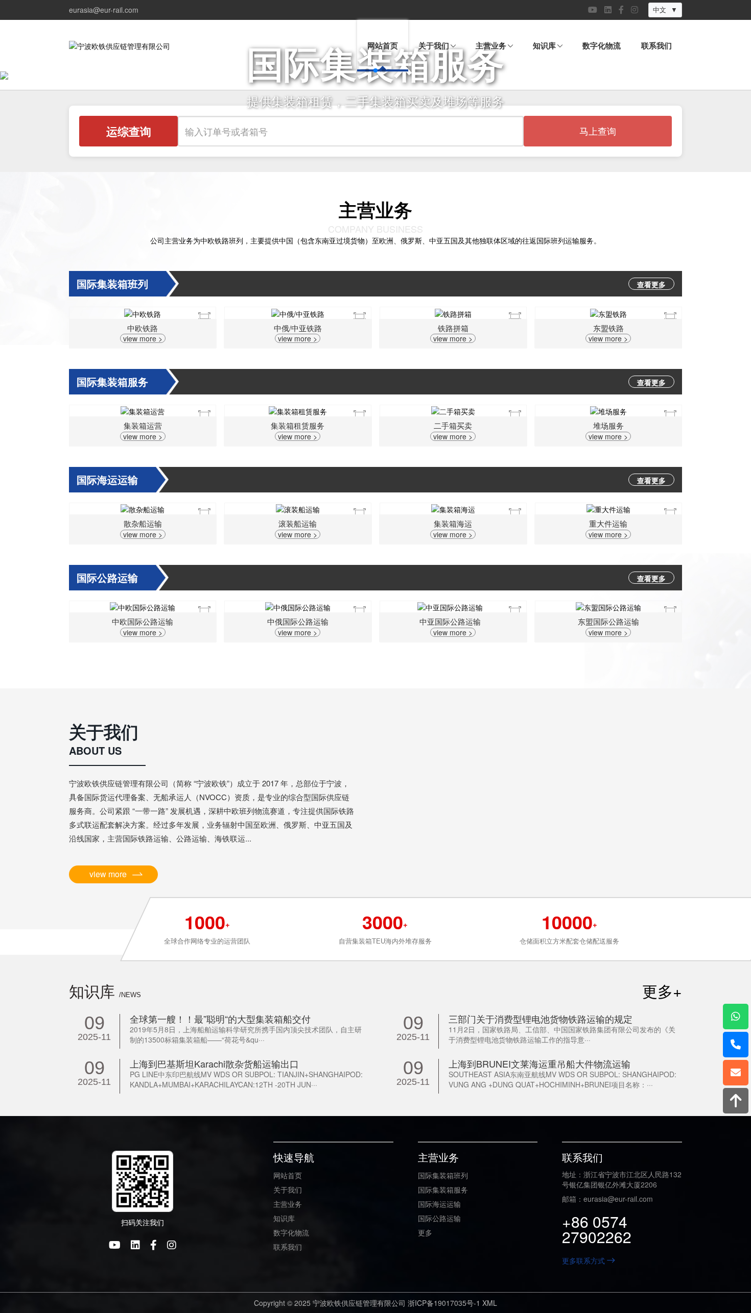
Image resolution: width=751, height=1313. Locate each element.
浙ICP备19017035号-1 (444, 1303)
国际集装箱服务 (443, 1189)
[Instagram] (634, 10)
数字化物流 (291, 1232)
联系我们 (287, 1247)
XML (489, 1303)
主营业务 (287, 1204)
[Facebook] (621, 10)
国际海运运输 (439, 1204)
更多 (425, 1232)
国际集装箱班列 (443, 1175)
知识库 (284, 1218)
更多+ (662, 991)
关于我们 (287, 1189)
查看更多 (651, 284)
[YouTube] (592, 10)
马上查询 (597, 130)
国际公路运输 (439, 1218)
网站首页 (287, 1175)
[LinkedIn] (608, 10)
